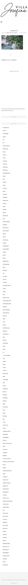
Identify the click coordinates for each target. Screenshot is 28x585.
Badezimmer (5, 485)
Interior (4, 428)
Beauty (4, 255)
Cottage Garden (6, 555)
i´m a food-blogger (6, 355)
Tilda (4, 321)
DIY (3, 142)
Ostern (4, 157)
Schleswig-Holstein (7, 285)
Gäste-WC (5, 194)
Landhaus (5, 534)
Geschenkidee (6, 230)
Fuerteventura (6, 504)
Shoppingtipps (6, 437)
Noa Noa (4, 391)
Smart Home (5, 513)
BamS (4, 349)
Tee (3, 273)
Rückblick (5, 306)
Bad (3, 419)
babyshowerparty (6, 309)
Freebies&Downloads (7, 470)
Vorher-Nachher (6, 312)
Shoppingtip (5, 434)
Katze (4, 346)
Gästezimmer (5, 479)
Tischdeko (5, 276)
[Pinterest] (18, 22)
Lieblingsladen (6, 246)
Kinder (4, 176)
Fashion (4, 252)
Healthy (4, 361)
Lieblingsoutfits (6, 507)
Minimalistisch (6, 549)
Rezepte (4, 209)
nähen (4, 318)
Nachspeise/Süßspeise (7, 501)
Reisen (4, 464)
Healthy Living (6, 498)
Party (4, 382)
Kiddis (4, 191)
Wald (4, 376)
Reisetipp (5, 270)
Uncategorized (6, 127)
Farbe (4, 410)
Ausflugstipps (5, 133)
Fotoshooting (5, 240)
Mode (4, 403)
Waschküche (5, 516)
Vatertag (4, 400)
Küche (4, 185)
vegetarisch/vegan (6, 482)
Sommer (4, 279)
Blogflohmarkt (6, 261)
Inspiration (5, 452)
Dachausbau (5, 373)
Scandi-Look (5, 425)
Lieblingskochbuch (6, 431)
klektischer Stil (6, 546)
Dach (4, 337)
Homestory (5, 449)
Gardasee (5, 315)
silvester (4, 370)
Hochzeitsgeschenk (7, 300)
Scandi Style (5, 525)
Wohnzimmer (5, 200)
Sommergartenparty (7, 303)
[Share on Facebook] (12, 54)
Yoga (4, 358)
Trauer (4, 422)
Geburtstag (5, 167)
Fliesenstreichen (6, 145)
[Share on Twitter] (14, 54)
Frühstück (5, 495)
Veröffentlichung (6, 328)
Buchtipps (5, 416)
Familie (4, 130)
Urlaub (4, 136)
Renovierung (5, 148)
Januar (4, 367)
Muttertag (5, 331)
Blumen (4, 325)
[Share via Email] (16, 54)
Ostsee (4, 288)
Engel (4, 413)
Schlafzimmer (6, 334)
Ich (3, 352)
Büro (4, 179)
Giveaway (5, 161)
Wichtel (4, 233)
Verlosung (5, 164)
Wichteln (4, 340)
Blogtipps (5, 455)
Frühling (4, 203)
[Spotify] (16, 575)
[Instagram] (9, 575)
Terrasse (4, 154)
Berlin (4, 267)
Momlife (4, 182)
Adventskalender (6, 221)
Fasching (5, 188)
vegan (4, 206)
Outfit (4, 446)
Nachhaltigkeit (6, 552)
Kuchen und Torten (7, 458)
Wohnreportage (6, 264)
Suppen (4, 467)
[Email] (21, 22)
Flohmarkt (5, 394)
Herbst (4, 258)
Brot (4, 510)
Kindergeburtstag (6, 173)
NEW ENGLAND (6, 543)
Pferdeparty (5, 170)
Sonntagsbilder (6, 249)
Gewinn (4, 385)
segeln (4, 291)
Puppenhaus (5, 388)
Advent (4, 236)
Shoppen (4, 243)
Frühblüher (5, 197)
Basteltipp (5, 224)
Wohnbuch (5, 522)
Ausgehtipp (5, 397)
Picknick (4, 440)
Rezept (4, 212)
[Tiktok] (24, 22)
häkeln (4, 364)
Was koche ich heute (7, 443)
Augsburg (5, 558)
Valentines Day (6, 297)
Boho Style (5, 528)
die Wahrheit (5, 343)
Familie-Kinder (6, 488)
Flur (3, 139)
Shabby (4, 531)
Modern (4, 540)
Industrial (5, 537)
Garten (4, 151)
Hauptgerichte (6, 492)
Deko (4, 218)
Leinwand (5, 282)
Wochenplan (5, 564)
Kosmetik (5, 519)
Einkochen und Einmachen (8, 461)
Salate (4, 473)
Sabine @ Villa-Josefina (11, 32)
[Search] (26, 22)
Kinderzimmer (6, 227)
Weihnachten (5, 215)
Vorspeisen (5, 476)
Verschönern (5, 406)
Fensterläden (5, 379)
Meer (4, 294)
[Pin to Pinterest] (15, 54)
